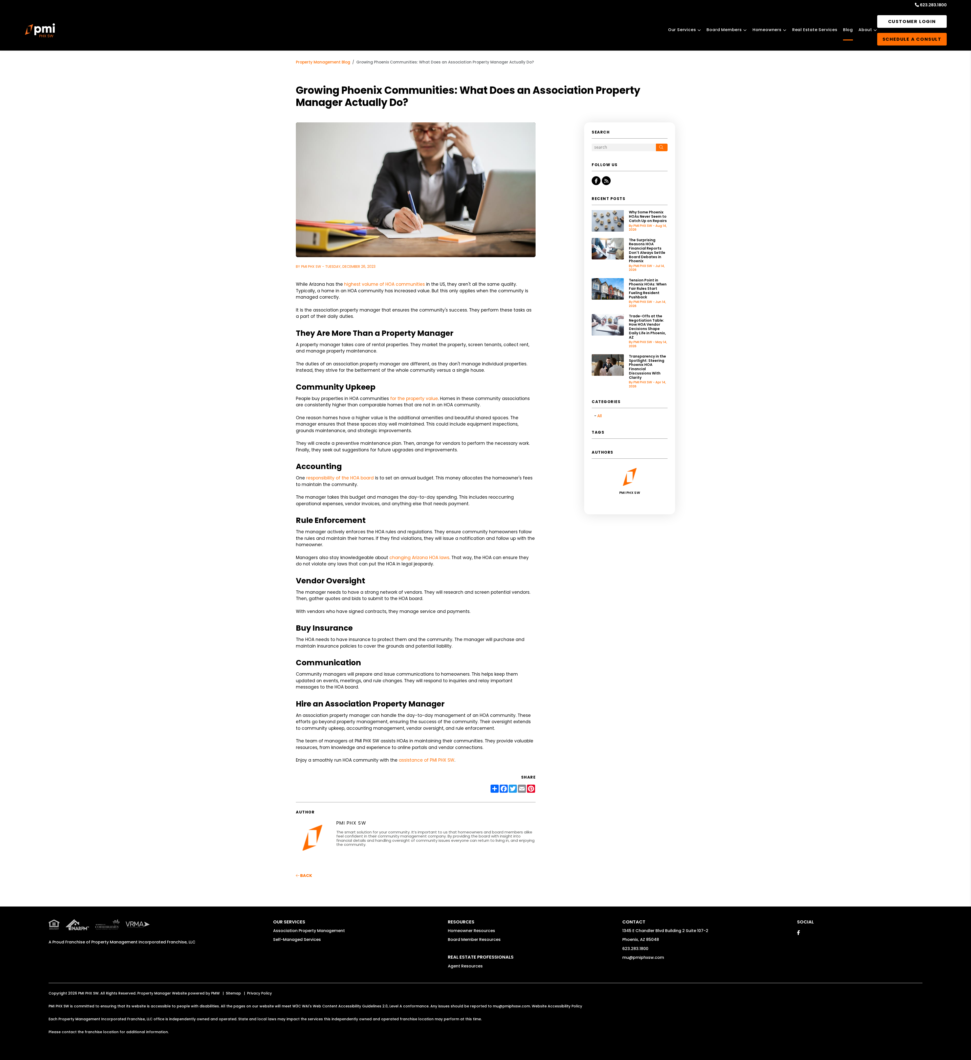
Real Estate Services (814, 30)
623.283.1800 (933, 5)
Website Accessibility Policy (557, 1006)
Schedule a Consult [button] (911, 39)
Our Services (682, 30)
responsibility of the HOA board (340, 478)
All (599, 415)
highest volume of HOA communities (384, 284)
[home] (40, 30)
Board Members (724, 30)
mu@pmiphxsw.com (643, 957)
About (865, 30)
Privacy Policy (259, 993)
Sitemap (233, 993)
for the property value (414, 398)
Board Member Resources (474, 939)
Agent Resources (465, 966)
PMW (215, 993)
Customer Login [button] (912, 21)
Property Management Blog (323, 62)
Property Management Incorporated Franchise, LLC (143, 942)
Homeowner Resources (471, 931)
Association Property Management (309, 931)
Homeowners (767, 30)
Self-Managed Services (297, 939)
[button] (596, 180)
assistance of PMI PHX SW (426, 760)
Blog (848, 30)
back (305, 875)
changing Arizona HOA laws (419, 558)
